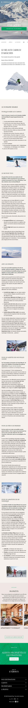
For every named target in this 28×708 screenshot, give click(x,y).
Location (3, 42)
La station (17, 42)
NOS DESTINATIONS (8, 679)
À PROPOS (4, 689)
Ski (23, 42)
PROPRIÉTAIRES (6, 686)
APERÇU (10, 42)
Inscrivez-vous (14, 659)
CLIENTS (4, 683)
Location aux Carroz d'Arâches (14, 637)
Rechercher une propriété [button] (14, 28)
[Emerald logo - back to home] (8, 2)
